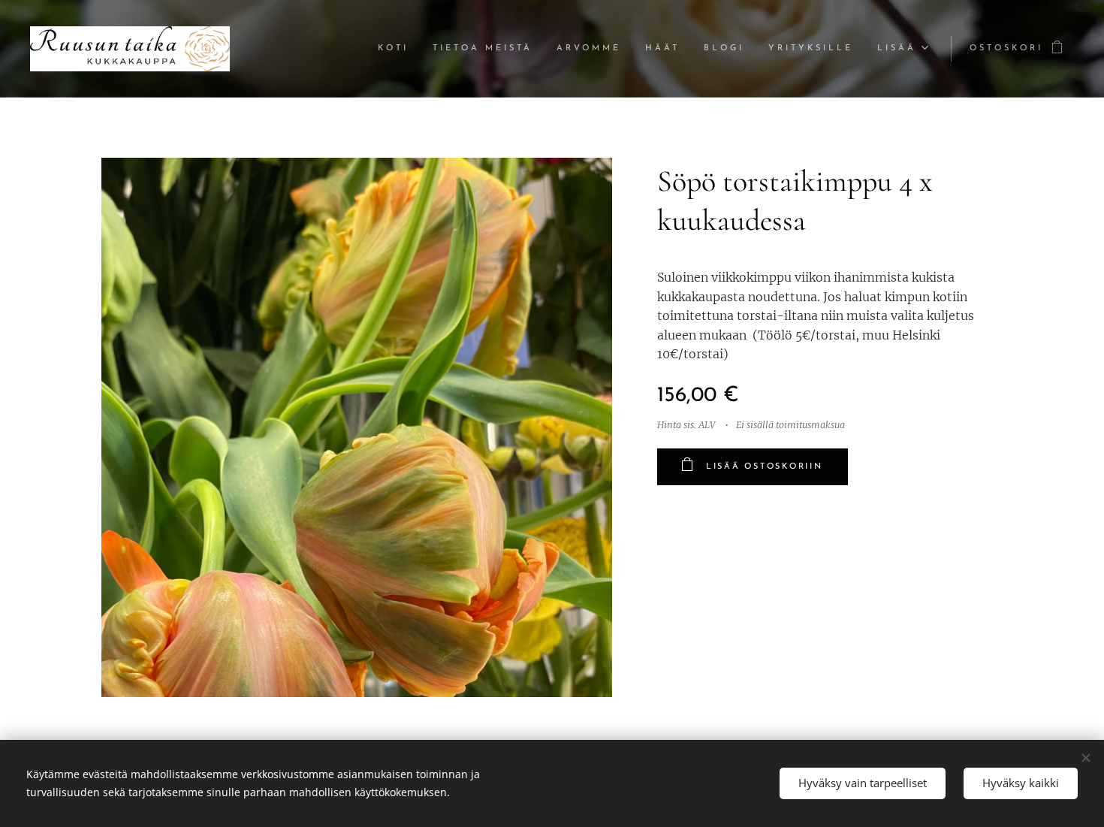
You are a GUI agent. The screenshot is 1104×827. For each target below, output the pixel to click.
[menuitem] (397, 49)
